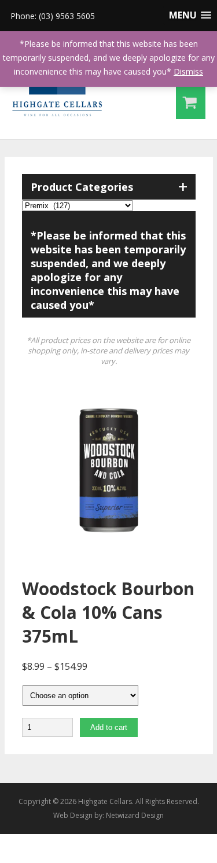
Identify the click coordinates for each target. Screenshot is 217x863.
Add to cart (108, 727)
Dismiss (188, 71)
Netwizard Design (135, 815)
